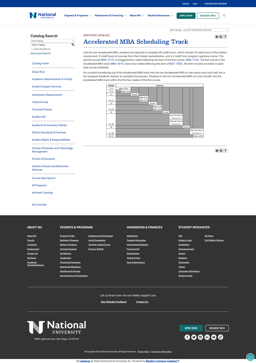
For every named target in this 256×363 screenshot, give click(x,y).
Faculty (30, 240)
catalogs (85, 361)
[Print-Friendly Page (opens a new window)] (221, 36)
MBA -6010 (117, 63)
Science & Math (96, 249)
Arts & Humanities (96, 240)
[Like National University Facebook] (187, 336)
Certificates (65, 253)
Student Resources (159, 15)
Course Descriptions (43, 178)
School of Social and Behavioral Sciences (50, 168)
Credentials (65, 258)
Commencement (186, 249)
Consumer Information (189, 271)
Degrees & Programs (76, 15)
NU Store (209, 236)
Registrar (183, 258)
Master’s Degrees (68, 244)
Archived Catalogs (42, 192)
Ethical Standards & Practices (49, 132)
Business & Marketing (70, 267)
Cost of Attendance (136, 262)
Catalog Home (40, 63)
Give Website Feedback (114, 301)
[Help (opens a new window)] (225, 36)
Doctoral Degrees (68, 249)
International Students (137, 244)
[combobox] (199, 30)
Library (182, 267)
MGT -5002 (176, 63)
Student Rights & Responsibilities (51, 139)
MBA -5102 (192, 59)
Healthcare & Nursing (70, 271)
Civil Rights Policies (214, 240)
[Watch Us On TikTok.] (220, 336)
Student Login (185, 240)
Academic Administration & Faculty (52, 79)
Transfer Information (136, 240)
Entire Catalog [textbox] (37, 41)
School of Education (43, 158)
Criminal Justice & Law (99, 244)
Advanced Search (41, 53)
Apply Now (186, 15)
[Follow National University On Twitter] (194, 336)
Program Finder (67, 236)
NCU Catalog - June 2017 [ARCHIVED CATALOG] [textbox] (190, 30)
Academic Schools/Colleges (35, 263)
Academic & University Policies (49, 125)
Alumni (182, 253)
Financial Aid (133, 249)
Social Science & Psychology (74, 276)
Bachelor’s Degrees (69, 240)
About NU (135, 15)
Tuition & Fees (40, 102)
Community (184, 262)
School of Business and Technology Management (52, 150)
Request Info (208, 15)
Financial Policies (42, 109)
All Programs (39, 185)
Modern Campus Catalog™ (162, 361)
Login (195, 4)
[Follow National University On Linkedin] (207, 336)
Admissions (132, 236)
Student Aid (38, 116)
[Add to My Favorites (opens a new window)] (217, 36)
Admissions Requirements (47, 94)
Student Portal (185, 276)
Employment (33, 249)
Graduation (184, 244)
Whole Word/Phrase (42, 49)
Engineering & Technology (100, 236)
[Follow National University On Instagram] (200, 336)
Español (186, 4)
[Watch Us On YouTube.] (213, 336)
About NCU (38, 71)
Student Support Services (46, 86)
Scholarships (133, 253)
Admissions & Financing (109, 15)
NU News (31, 258)
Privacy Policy (143, 351)
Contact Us (32, 253)
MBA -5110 (107, 59)
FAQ (180, 236)
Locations (32, 244)
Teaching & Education (70, 262)
